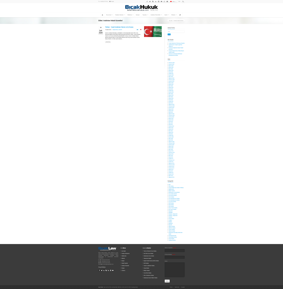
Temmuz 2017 (172, 160)
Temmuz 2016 (172, 164)
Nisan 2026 (171, 67)
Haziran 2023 (171, 107)
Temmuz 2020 (172, 143)
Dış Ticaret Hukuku (172, 209)
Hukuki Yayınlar (125, 263)
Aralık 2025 (171, 73)
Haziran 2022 (171, 116)
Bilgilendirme (115, 29)
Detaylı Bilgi (108, 41)
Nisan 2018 (171, 154)
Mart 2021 (171, 130)
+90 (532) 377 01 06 (104, 1)
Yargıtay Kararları (172, 240)
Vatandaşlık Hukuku (173, 237)
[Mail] (167, 1)
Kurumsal (108, 14)
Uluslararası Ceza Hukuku (149, 255)
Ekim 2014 (171, 175)
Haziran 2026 (171, 64)
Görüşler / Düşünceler (173, 214)
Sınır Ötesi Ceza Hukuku (148, 253)
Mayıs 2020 (171, 146)
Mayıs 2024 (171, 95)
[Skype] (152, 1)
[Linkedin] (155, 1)
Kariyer (138, 14)
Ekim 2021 (171, 123)
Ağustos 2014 (171, 177)
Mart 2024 (171, 96)
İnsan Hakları (171, 218)
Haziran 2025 (171, 81)
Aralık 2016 (171, 161)
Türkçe (173, 1)
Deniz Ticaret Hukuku (173, 207)
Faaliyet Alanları (119, 14)
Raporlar (170, 224)
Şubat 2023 (171, 110)
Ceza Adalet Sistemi (173, 193)
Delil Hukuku (171, 203)
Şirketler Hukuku (172, 227)
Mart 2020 (171, 149)
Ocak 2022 (171, 121)
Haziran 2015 (171, 167)
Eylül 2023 (171, 102)
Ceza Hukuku (171, 197)
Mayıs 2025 (171, 82)
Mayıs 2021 (171, 127)
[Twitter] (150, 1)
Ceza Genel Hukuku (173, 195)
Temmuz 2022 (172, 115)
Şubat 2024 (171, 98)
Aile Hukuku (171, 186)
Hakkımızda (124, 255)
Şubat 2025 (171, 87)
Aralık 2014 (171, 172)
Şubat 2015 (171, 169)
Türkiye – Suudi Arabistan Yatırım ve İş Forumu (119, 27)
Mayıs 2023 (171, 109)
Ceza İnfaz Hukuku (147, 273)
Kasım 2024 (171, 92)
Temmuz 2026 (172, 62)
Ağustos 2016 (171, 163)
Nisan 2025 (171, 84)
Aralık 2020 (171, 135)
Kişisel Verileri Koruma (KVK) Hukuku (151, 260)
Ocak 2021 (171, 133)
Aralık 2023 (171, 101)
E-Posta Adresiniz (170, 254)
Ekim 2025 (171, 76)
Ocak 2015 (171, 171)
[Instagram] (158, 1)
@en (170, 184)
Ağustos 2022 (171, 113)
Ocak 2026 (171, 72)
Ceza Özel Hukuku (172, 201)
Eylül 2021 (171, 124)
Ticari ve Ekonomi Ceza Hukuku (150, 251)
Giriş (179, 1)
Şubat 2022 (171, 120)
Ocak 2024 (171, 99)
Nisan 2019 (171, 150)
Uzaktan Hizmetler (155, 14)
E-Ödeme (123, 270)
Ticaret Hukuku (172, 229)
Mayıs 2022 (171, 118)
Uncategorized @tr (172, 235)
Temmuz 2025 (172, 79)
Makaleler (171, 223)
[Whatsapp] (164, 1)
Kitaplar (170, 221)
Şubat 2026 (171, 70)
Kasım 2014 (171, 174)
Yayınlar (145, 14)
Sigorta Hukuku (172, 226)
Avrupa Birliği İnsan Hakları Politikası (176, 187)
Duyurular (171, 210)
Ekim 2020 (171, 138)
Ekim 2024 (171, 93)
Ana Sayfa (124, 251)
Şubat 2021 (171, 132)
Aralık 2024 (171, 90)
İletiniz (166, 261)
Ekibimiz (129, 14)
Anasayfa (183, 287)
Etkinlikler (171, 212)
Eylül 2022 (171, 112)
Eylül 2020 (171, 140)
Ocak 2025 (171, 89)
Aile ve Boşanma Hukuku (149, 275)
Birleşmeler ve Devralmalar (174, 192)
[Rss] (108, 270)
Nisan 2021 (171, 129)
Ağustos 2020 (171, 141)
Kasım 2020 (171, 137)
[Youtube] (161, 1)
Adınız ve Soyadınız (170, 247)
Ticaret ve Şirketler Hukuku (149, 265)
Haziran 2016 (171, 166)
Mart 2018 (171, 155)
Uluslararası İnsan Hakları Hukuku (150, 277)
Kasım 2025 (171, 75)
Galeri (166, 14)
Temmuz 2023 (172, 106)
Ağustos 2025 (171, 78)
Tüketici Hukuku (172, 231)
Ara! (169, 34)
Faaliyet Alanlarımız (126, 253)
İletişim (112, 1)
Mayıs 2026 (171, 65)
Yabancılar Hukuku (147, 258)
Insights (170, 220)
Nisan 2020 (171, 147)
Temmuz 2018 (172, 152)
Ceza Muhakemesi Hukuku (174, 198)
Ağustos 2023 (171, 104)
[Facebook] (147, 1)
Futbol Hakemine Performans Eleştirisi (177, 43)
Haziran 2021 (171, 126)
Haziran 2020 (171, 144)
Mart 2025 (171, 85)
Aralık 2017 (171, 158)
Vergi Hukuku (171, 238)
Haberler (120, 29)
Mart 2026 (171, 68)
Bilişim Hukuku (172, 190)
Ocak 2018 (171, 157)
